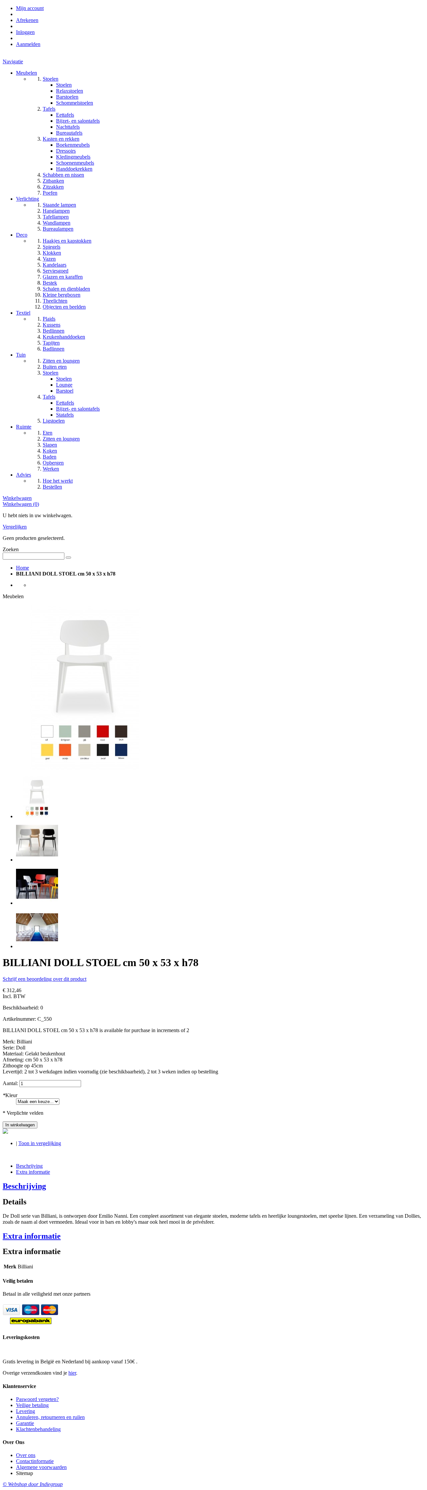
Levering (25, 1411)
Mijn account (30, 8)
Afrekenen (27, 20)
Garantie (25, 1423)
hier (72, 1373)
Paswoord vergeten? (37, 1399)
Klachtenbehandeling (38, 1429)
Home (22, 568)
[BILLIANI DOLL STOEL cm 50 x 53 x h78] (37, 816)
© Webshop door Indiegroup (33, 1484)
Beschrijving (29, 1166)
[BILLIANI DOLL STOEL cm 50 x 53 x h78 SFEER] (37, 946)
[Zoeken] (68, 558)
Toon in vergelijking (39, 1143)
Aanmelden (28, 44)
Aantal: (10, 1083)
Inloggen (25, 32)
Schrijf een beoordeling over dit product (44, 979)
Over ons (25, 1455)
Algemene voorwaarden (41, 1467)
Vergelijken (15, 527)
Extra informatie (33, 1172)
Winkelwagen (17, 498)
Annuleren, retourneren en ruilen (50, 1417)
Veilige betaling (32, 1405)
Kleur (10, 1095)
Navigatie (13, 61)
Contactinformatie (35, 1461)
